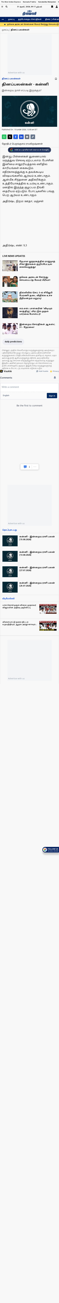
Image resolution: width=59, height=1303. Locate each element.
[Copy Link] (33, 137)
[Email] (27, 137)
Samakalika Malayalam (47, 2)
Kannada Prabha (29, 2)
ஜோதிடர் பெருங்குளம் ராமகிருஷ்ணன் (22, 144)
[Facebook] (15, 137)
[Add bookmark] (56, 79)
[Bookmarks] (52, 6)
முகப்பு (11, 19)
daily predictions (13, 342)
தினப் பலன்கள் (11, 79)
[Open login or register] (56, 6)
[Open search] (6, 7)
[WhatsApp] (4, 137)
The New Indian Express (11, 2)
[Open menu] (2, 6)
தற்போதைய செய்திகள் (30, 19)
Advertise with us (16, 72)
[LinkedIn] (21, 137)
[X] (10, 137)
